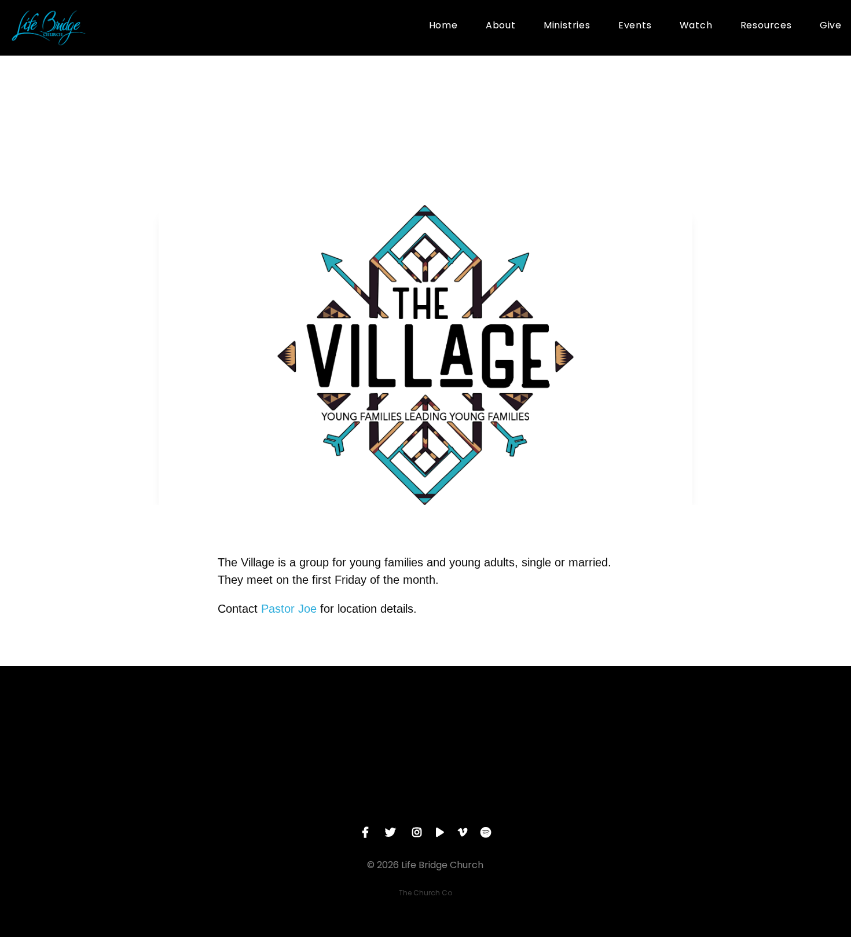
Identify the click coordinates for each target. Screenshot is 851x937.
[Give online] (674, 729)
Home (443, 26)
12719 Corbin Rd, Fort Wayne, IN (508, 794)
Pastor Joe (289, 608)
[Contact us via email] (177, 729)
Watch (696, 26)
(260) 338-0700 (342, 794)
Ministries (567, 26)
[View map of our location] (508, 729)
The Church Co (425, 893)
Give (831, 26)
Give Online (674, 794)
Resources (766, 26)
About (501, 26)
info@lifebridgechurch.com (177, 794)
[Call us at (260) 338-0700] (342, 729)
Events (635, 26)
